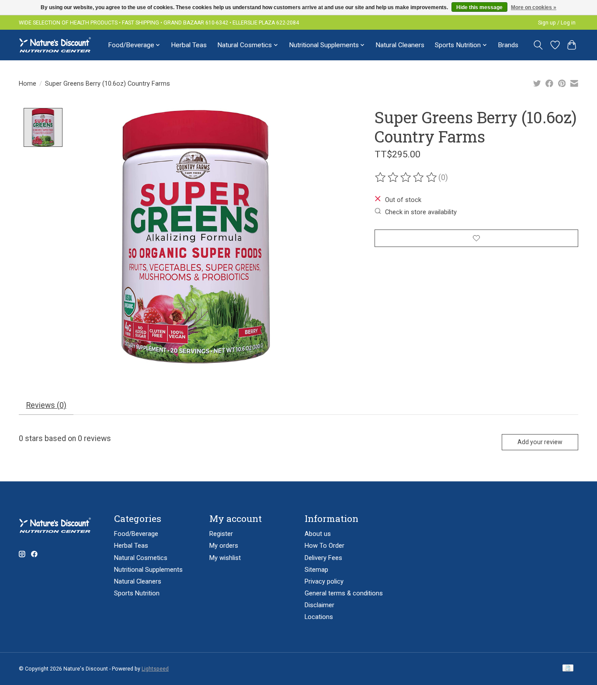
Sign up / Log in (557, 23)
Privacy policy (324, 581)
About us (318, 534)
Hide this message (479, 7)
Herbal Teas (189, 45)
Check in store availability (421, 212)
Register (221, 534)
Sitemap (316, 570)
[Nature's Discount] (59, 45)
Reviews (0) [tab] (46, 405)
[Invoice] (567, 668)
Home (27, 83)
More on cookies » (533, 7)
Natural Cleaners (399, 45)
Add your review (539, 441)
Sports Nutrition (137, 593)
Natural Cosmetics (140, 558)
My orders (223, 545)
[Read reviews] (406, 177)
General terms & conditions (344, 593)
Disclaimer (319, 605)
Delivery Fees (323, 558)
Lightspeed (155, 669)
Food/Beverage (136, 534)
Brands (508, 45)
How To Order (324, 545)
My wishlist (225, 558)
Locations (319, 617)
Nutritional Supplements (148, 570)
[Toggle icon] (538, 45)
